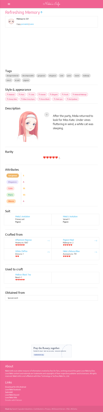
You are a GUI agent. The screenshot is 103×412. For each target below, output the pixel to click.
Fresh (65, 94)
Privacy (47, 409)
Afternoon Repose (23, 240)
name (32, 24)
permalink (24, 24)
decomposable (28, 76)
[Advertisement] (51, 50)
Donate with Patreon (13, 400)
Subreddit (9, 392)
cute (61, 76)
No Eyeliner (72, 99)
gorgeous (41, 76)
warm (77, 76)
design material (12, 76)
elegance (52, 76)
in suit (17, 80)
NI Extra (74, 409)
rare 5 (9, 80)
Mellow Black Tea (23, 274)
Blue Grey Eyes (28, 99)
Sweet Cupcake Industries (22, 409)
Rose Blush (44, 99)
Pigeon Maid (68, 240)
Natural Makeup (79, 94)
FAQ (68, 409)
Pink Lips (58, 99)
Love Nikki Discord (12, 395)
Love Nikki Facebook (13, 389)
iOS (17, 387)
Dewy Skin (12, 99)
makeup (86, 76)
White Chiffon (21, 251)
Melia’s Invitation (22, 216)
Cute (31, 94)
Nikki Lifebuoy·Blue (71, 251)
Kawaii (41, 94)
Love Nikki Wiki (11, 397)
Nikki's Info (51, 4)
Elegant (54, 94)
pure (69, 76)
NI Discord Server (58, 409)
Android (23, 387)
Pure (21, 94)
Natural (10, 94)
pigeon (26, 80)
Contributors (39, 409)
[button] (46, 114)
